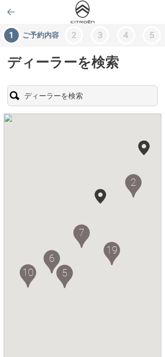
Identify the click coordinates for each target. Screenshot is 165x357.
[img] (82, 11)
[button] (100, 196)
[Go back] (11, 12)
